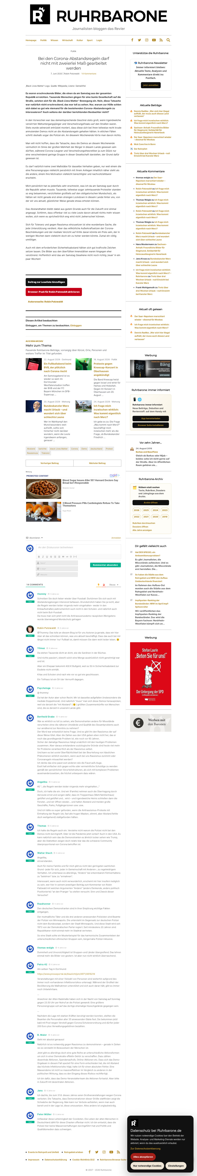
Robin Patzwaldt (46, 628)
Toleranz (46, 453)
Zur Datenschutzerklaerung (146, 1148)
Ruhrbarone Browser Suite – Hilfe (116, 1159)
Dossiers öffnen (140, 526)
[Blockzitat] (63, 556)
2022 (136, 516)
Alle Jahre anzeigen (142, 530)
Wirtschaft (67, 40)
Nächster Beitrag (97, 463)
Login (99, 40)
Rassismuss (32, 453)
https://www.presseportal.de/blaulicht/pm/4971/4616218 (66, 974)
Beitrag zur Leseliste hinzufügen (46, 282)
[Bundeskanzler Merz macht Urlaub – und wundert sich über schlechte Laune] (34, 406)
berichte (42, 448)
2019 (164, 516)
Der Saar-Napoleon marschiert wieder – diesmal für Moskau (152, 138)
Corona (74, 448)
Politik (43, 40)
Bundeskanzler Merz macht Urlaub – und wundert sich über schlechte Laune (153, 236)
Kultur (80, 40)
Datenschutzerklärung (56, 1159)
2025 (146, 510)
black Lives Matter (58, 448)
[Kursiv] (43, 556)
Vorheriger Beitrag (50, 463)
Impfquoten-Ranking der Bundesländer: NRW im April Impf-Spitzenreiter (152, 603)
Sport (89, 40)
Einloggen (76, 325)
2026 (136, 510)
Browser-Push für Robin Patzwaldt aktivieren (54, 291)
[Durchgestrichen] (51, 556)
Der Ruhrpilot (140, 149)
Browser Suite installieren (151, 425)
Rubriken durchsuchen (144, 523)
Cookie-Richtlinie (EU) (83, 1159)
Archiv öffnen (151, 502)
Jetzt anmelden (150, 85)
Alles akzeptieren (143, 1156)
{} (71, 556)
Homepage (31, 40)
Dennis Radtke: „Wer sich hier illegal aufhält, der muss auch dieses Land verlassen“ (151, 113)
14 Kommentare (88, 73)
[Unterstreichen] (47, 556)
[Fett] (39, 556)
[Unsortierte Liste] (59, 556)
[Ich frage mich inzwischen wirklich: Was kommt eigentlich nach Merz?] (84, 406)
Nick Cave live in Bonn (145, 144)
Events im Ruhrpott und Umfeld (43, 1152)
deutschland (96, 448)
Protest (109, 448)
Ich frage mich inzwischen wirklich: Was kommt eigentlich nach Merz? (151, 121)
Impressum (33, 1159)
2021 (146, 516)
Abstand (31, 448)
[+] (75, 556)
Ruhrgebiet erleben (73, 1152)
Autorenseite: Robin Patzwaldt (45, 301)
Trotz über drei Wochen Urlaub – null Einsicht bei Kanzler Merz (152, 154)
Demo (84, 448)
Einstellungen (176, 1165)
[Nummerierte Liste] (55, 556)
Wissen (54, 40)
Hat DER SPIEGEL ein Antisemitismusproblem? (147, 554)
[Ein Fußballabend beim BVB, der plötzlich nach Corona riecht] (34, 364)
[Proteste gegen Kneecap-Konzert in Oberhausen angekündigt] (84, 364)
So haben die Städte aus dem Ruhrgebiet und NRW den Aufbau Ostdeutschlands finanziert (151, 577)
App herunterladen (150, 418)
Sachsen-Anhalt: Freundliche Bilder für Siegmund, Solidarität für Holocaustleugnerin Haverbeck (151, 130)
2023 (165, 510)
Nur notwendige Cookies (147, 1165)
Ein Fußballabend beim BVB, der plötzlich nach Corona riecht (57, 367)
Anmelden (116, 538)
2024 (155, 510)
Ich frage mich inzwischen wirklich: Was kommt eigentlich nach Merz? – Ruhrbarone (153, 273)
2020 (155, 516)
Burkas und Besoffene (147, 452)
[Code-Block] (67, 556)
